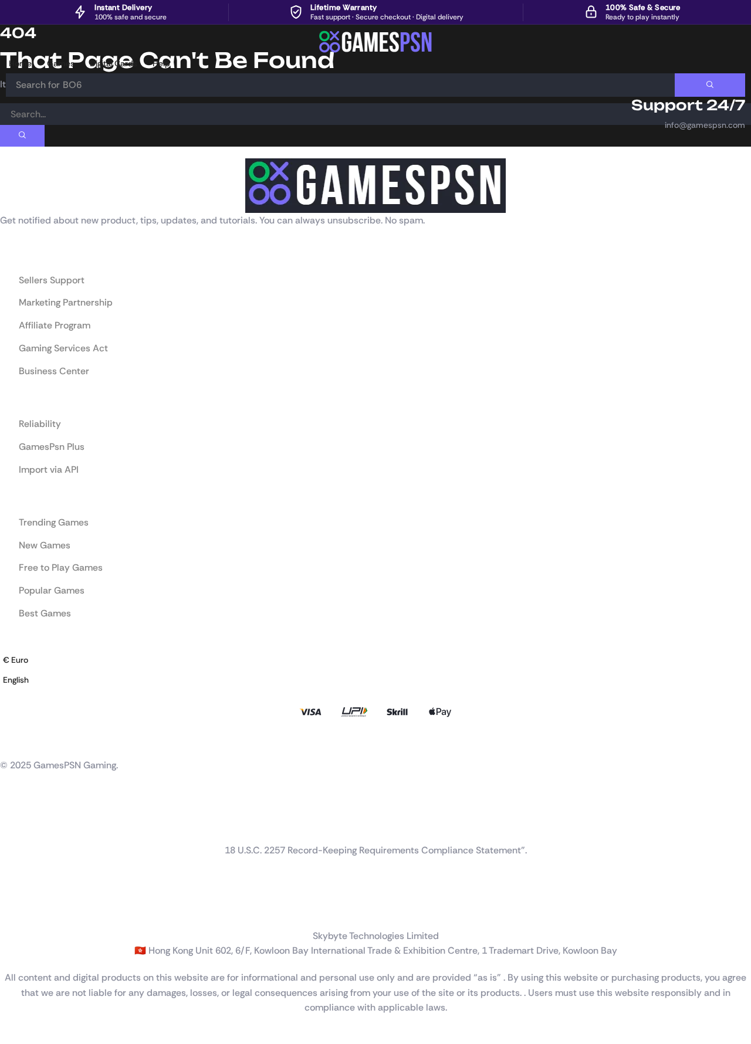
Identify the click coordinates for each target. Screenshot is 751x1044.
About (11, 801)
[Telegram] (76, 740)
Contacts (17, 837)
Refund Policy (25, 887)
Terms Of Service (32, 911)
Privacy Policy (26, 899)
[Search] (710, 85)
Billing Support (26, 825)
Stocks (12, 813)
